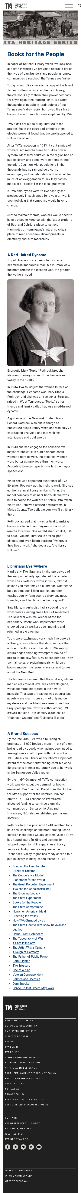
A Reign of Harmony (26, 952)
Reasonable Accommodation (24, 1099)
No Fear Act (13, 1089)
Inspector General (17, 1036)
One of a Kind (21, 970)
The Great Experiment (27, 898)
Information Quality (19, 1176)
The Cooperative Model (28, 875)
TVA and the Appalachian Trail (32, 889)
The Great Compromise (28, 907)
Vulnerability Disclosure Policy (26, 1105)
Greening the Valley (25, 916)
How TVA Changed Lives (29, 920)
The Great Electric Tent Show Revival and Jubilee (39, 927)
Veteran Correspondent (28, 974)
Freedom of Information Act (24, 1078)
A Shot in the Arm (24, 943)
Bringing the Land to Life (29, 866)
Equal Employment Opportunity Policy (30, 1073)
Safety (9, 1042)
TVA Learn (11, 1047)
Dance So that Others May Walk (33, 988)
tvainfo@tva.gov (16, 1139)
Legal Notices (14, 1084)
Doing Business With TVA (21, 1026)
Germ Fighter (21, 961)
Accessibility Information (22, 1063)
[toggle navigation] (69, 6)
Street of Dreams (24, 871)
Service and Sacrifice (26, 979)
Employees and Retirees (20, 1031)
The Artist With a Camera (29, 947)
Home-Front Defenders (28, 934)
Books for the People (27, 902)
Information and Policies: (22, 1057)
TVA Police (12, 1052)
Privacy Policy (14, 1094)
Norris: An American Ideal (29, 911)
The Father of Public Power (31, 956)
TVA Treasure (21, 965)
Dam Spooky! (21, 983)
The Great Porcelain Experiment (33, 884)
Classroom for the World (29, 880)
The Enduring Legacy (26, 893)
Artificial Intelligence (21, 1068)
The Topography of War (28, 938)
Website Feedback (16, 1181)
